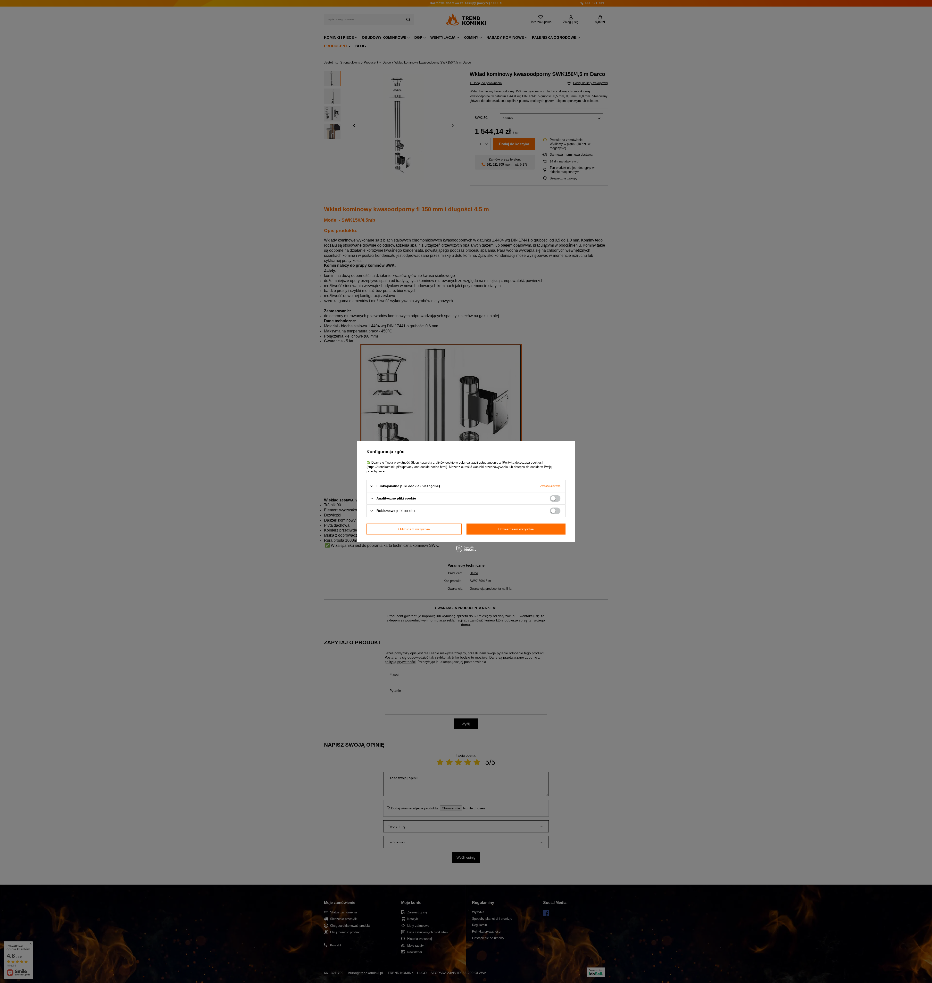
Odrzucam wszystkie (414, 529)
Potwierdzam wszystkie (516, 529)
